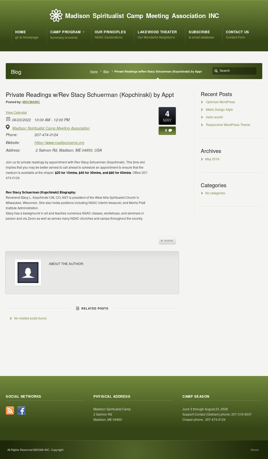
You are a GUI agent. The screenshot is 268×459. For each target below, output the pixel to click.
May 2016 (212, 159)
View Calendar (16, 112)
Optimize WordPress (220, 101)
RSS (10, 410)
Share (167, 241)
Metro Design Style (219, 109)
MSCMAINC (31, 101)
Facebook (21, 410)
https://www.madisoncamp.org (59, 142)
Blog (106, 71)
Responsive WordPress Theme (228, 124)
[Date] (8, 118)
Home (94, 71)
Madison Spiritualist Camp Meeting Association (51, 128)
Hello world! (214, 117)
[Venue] (8, 127)
